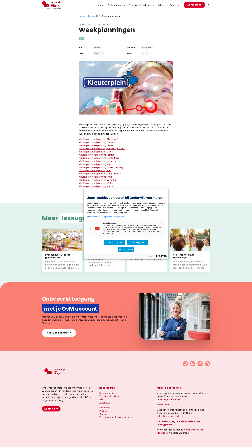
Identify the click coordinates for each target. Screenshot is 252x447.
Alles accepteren (114, 242)
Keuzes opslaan (126, 249)
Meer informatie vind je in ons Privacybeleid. (106, 217)
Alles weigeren (137, 242)
